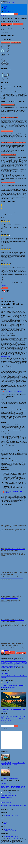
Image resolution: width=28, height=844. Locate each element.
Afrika (4, 8)
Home (4, 5)
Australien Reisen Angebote (11, 661)
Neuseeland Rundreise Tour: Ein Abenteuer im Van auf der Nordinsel (13, 686)
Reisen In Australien (10, 666)
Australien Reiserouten (6, 664)
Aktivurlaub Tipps (7, 829)
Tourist (11, 667)
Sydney (7, 667)
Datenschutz (6, 821)
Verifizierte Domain (16, 42)
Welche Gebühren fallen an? (7, 131)
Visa (14, 667)
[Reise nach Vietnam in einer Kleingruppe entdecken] (13, 706)
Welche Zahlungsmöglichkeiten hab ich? (9, 117)
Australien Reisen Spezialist (20, 663)
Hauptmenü (3, 15)
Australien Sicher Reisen (17, 664)
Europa (5, 10)
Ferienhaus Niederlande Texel (9, 778)
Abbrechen (3, 25)
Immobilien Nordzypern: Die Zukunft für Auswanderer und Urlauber (13, 763)
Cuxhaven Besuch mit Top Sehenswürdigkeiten (8, 796)
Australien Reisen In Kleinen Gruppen (18, 662)
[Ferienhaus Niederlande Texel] (5, 775)
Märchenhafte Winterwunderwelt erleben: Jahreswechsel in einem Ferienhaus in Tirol (13, 786)
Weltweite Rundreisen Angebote (10, 815)
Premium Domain (6, 42)
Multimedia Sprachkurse (9, 11)
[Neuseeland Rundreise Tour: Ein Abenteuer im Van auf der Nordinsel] (9, 682)
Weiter (8, 25)
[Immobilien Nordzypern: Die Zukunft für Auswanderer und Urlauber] (5, 760)
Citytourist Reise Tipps (14, 838)
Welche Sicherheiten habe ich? (7, 104)
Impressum (3, 285)
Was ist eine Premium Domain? (7, 182)
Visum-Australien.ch (5, 356)
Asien (4, 7)
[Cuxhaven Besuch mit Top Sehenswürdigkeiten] (6, 792)
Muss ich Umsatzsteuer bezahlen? (8, 154)
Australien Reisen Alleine (11, 659)
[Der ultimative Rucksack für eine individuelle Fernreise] (5, 673)
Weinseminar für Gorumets (9, 830)
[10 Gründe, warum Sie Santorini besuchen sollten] (6, 802)
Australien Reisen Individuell (7, 663)
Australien (3, 659)
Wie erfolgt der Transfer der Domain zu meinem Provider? (13, 142)
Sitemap (5, 823)
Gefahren (3, 666)
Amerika (5, 6)
